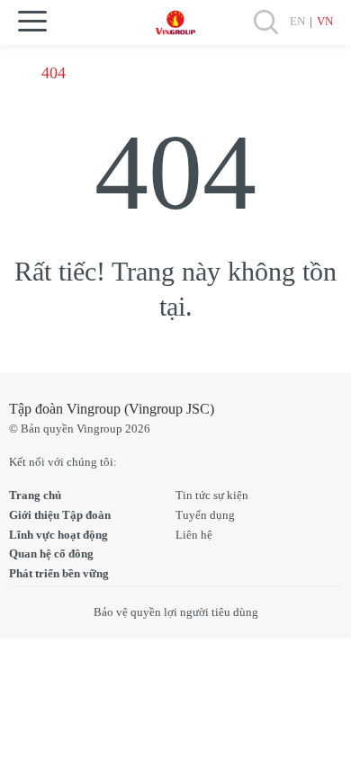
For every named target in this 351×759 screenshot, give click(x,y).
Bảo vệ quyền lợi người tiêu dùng (176, 612)
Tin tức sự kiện (212, 495)
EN (297, 21)
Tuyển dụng (205, 515)
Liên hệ (194, 534)
